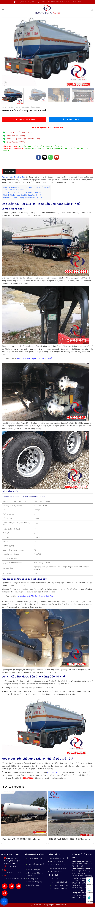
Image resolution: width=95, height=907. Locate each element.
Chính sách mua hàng (60, 879)
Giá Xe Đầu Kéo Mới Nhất (59, 858)
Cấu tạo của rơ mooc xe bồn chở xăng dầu (23, 192)
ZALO (4, 901)
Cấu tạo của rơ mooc (14, 190)
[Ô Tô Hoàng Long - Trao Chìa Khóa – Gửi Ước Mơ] (47, 9)
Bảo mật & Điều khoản (60, 882)
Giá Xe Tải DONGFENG (58, 868)
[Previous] (6, 52)
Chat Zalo (90, 892)
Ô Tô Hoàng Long (46, 905)
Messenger (90, 901)
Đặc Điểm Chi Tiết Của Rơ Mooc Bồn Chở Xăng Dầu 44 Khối (26, 187)
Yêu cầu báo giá (34, 870)
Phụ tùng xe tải (33, 879)
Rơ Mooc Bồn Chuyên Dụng (30, 107)
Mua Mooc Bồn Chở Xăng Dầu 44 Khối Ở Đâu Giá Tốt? (24, 198)
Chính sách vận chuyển (60, 885)
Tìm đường (90, 884)
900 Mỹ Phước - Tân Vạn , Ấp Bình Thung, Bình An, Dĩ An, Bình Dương (82, 880)
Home (4, 107)
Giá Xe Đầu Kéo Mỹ (57, 861)
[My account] (92, 9)
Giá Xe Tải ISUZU (56, 871)
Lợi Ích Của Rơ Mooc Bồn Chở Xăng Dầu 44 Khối (22, 195)
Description (9, 171)
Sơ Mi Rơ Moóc (13, 107)
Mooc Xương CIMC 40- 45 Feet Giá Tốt (34, 596)
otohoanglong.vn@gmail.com (15, 878)
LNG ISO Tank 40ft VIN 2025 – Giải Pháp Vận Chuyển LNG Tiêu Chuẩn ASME (69, 840)
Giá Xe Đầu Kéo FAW (57, 865)
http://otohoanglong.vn (13, 872)
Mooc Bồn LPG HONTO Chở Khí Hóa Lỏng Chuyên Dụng (20, 840)
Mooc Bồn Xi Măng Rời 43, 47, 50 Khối (34, 358)
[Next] (88, 52)
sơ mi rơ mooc (53, 772)
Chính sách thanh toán (60, 888)
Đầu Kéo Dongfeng (35, 882)
